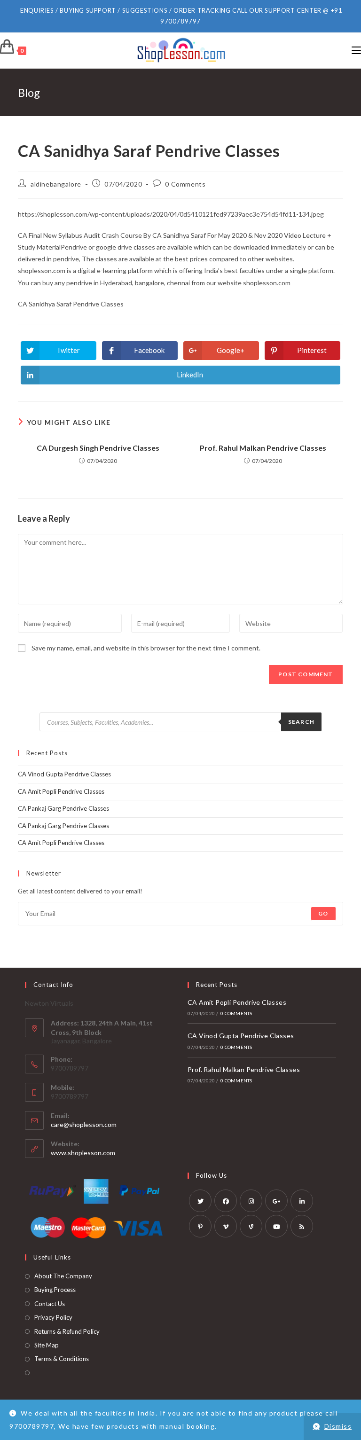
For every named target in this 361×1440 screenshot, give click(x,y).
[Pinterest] (200, 1226)
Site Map (46, 1345)
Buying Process (55, 1289)
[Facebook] (225, 1201)
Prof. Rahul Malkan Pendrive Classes (263, 447)
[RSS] (301, 1226)
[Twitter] (200, 1201)
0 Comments (185, 184)
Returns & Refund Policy (67, 1331)
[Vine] (251, 1226)
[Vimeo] (225, 1226)
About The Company (63, 1276)
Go (323, 913)
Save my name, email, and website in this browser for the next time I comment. (145, 648)
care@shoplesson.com (84, 1124)
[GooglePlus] (276, 1201)
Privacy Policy (53, 1317)
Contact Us (49, 1303)
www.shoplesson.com (83, 1153)
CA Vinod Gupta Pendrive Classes (64, 774)
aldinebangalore (56, 184)
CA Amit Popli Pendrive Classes (61, 791)
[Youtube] (276, 1226)
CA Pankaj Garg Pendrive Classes (63, 808)
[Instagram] (251, 1201)
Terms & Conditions (61, 1358)
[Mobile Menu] (356, 50)
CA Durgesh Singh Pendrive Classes (98, 447)
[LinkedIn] (301, 1201)
